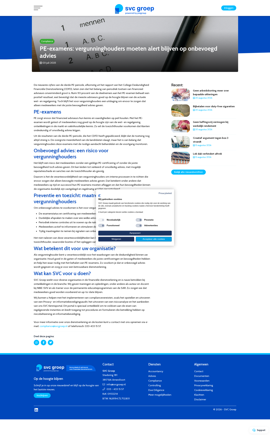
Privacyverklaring (203, 385)
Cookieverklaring (203, 390)
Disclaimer (200, 399)
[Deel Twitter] (50, 342)
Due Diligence (156, 390)
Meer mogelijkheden (159, 394)
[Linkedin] (36, 409)
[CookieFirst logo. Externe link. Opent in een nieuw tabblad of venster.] (99, 195)
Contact (198, 371)
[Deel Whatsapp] (36, 342)
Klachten (199, 394)
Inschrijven (42, 395)
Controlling (154, 385)
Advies (152, 375)
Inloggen (228, 7)
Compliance (47, 41)
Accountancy (155, 371)
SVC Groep (230, 409)
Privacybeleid (165, 193)
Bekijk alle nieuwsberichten (188, 172)
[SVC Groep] (135, 9)
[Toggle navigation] (38, 8)
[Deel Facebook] (43, 342)
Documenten (201, 375)
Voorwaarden (201, 380)
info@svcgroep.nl (116, 384)
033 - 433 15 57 (115, 389)
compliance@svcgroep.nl (53, 326)
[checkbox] (101, 219)
